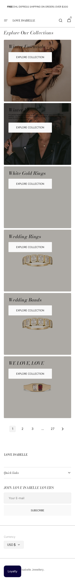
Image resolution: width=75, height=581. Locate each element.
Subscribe (37, 510)
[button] (6, 20)
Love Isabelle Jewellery (29, 569)
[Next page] (62, 429)
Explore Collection (30, 57)
